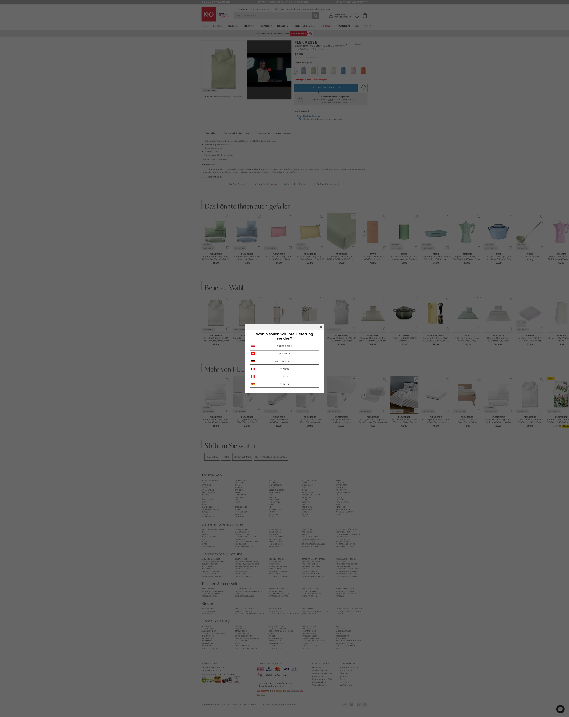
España (284, 384)
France (284, 369)
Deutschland (284, 361)
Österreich (284, 346)
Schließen (321, 327)
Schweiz (284, 353)
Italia (284, 376)
